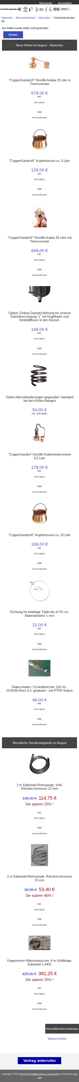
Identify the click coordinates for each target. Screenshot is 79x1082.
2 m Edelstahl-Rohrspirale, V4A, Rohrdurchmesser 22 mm (40, 786)
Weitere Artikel (57, 1038)
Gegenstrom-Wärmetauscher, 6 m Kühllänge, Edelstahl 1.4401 (39, 962)
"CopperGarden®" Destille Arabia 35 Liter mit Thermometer (40, 239)
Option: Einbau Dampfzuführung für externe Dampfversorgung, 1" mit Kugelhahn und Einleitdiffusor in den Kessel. (40, 316)
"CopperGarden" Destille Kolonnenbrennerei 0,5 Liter (39, 456)
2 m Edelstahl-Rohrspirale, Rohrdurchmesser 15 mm (39, 878)
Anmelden (65, 3)
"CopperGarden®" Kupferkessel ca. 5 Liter (39, 161)
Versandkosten (39, 117)
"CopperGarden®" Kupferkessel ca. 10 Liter (39, 535)
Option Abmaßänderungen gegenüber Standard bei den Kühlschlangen (39, 398)
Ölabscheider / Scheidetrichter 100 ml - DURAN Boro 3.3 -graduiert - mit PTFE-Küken (40, 688)
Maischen (44, 17)
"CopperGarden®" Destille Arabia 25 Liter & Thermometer (39, 81)
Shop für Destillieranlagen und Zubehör (40, 1074)
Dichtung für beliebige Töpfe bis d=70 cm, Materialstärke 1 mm (39, 613)
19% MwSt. (39, 102)
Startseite (45, 3)
